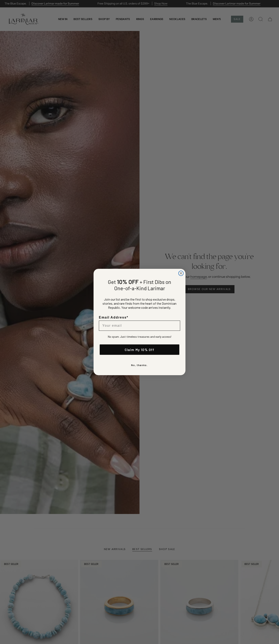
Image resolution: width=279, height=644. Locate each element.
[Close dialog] (181, 273)
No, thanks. (139, 365)
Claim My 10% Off (139, 350)
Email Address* (113, 317)
